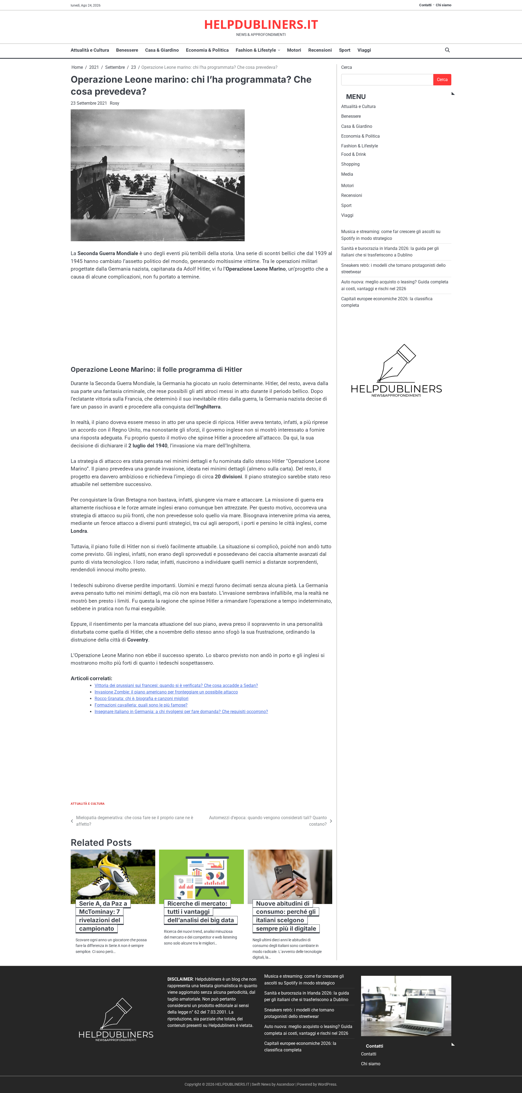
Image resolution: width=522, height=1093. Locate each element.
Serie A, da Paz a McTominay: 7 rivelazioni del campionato (103, 916)
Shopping (350, 164)
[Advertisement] (201, 327)
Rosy (114, 103)
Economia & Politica (207, 50)
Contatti (425, 5)
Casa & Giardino (162, 50)
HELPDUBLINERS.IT (261, 24)
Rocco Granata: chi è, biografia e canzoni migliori (141, 698)
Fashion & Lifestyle (256, 50)
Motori (294, 50)
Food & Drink (353, 154)
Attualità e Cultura (90, 50)
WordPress (327, 1084)
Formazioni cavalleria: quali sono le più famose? (141, 705)
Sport (344, 50)
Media (347, 174)
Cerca (346, 67)
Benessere (127, 50)
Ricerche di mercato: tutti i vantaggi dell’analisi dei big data (200, 912)
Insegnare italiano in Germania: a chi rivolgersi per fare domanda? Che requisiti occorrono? (181, 711)
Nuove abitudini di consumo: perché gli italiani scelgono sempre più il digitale (286, 916)
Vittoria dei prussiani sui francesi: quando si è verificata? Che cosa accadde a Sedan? (176, 685)
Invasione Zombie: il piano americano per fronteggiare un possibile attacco (166, 692)
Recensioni (320, 50)
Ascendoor (285, 1084)
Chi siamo (443, 5)
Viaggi (364, 50)
